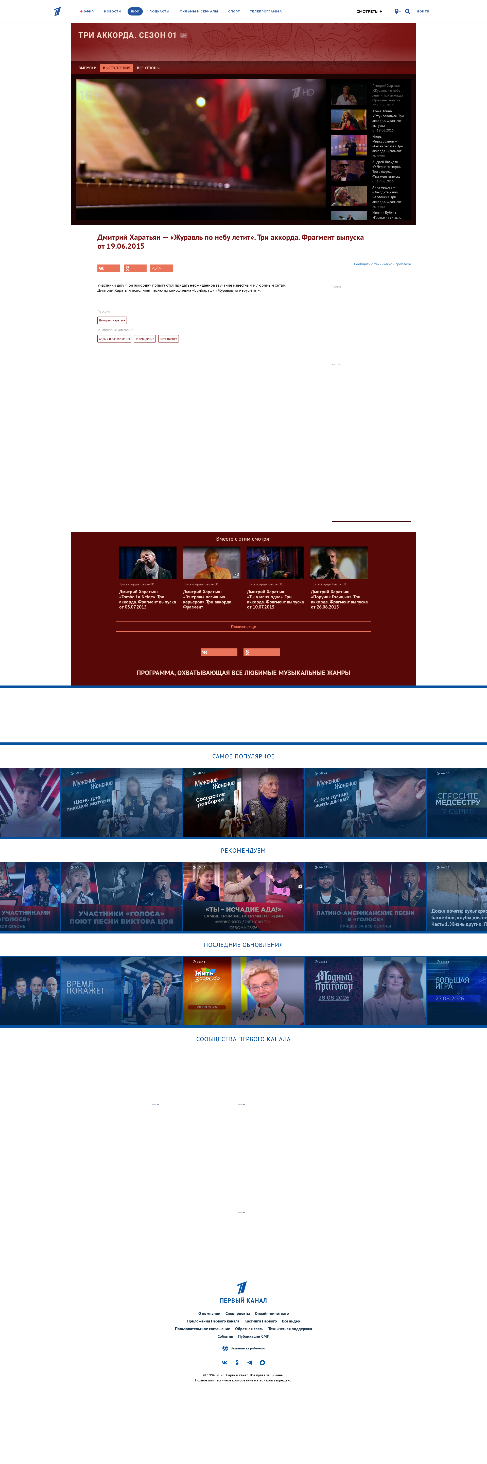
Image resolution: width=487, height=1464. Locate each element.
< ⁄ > (156, 268)
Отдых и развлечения (114, 339)
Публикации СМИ (254, 1336)
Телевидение (144, 339)
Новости (112, 11)
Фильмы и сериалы (199, 11)
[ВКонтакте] (108, 268)
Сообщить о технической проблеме (382, 264)
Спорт (234, 11)
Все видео (291, 1320)
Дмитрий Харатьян (112, 320)
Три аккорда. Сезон (127, 35)
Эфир (89, 11)
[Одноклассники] (135, 268)
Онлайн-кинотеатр (272, 1313)
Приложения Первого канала (213, 1320)
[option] (368, 91)
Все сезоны (148, 68)
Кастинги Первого (261, 1320)
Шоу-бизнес (168, 339)
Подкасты (159, 11)
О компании (209, 1313)
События (225, 1336)
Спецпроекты (237, 1313)
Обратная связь (249, 1328)
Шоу (135, 11)
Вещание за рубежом (248, 1348)
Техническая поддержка (290, 1328)
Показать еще (243, 626)
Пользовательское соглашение (202, 1328)
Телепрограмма (266, 11)
